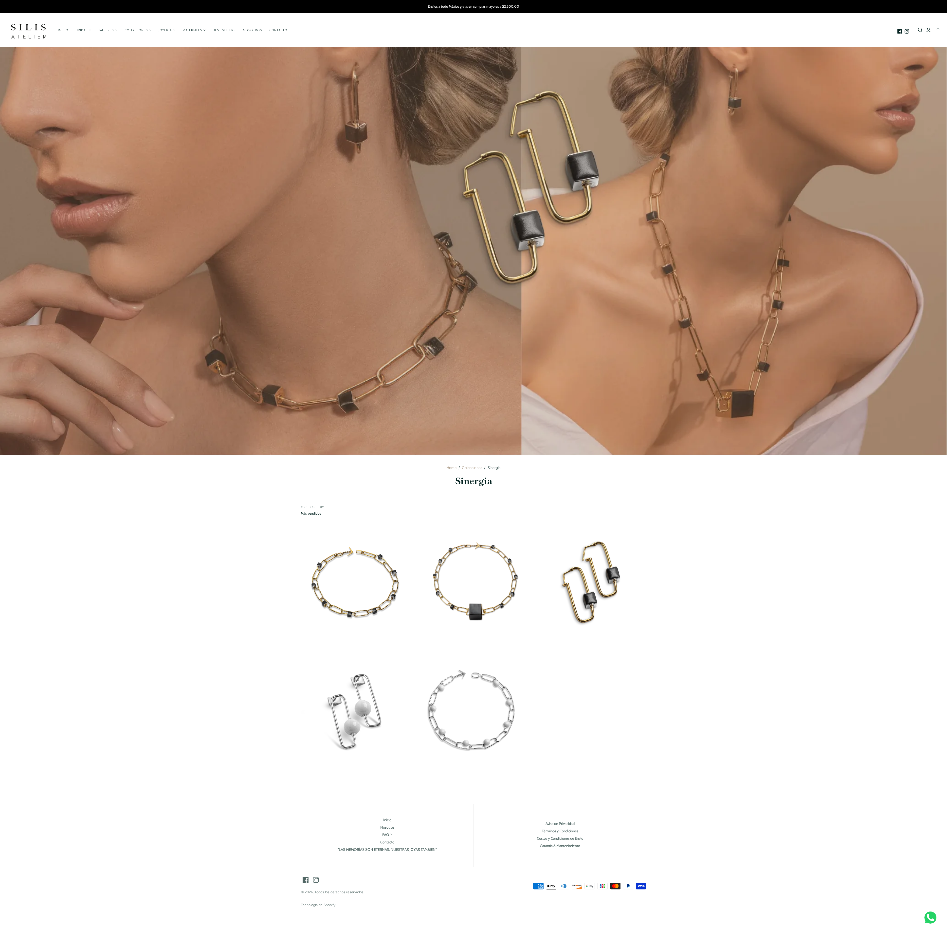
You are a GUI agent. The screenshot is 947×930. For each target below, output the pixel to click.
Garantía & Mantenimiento (560, 846)
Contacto (278, 30)
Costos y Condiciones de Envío (560, 838)
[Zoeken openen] (920, 30)
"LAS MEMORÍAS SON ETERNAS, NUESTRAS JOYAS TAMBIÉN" (387, 849)
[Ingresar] (928, 30)
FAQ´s (387, 835)
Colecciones (472, 467)
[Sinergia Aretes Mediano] (355, 713)
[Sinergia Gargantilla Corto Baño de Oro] (355, 583)
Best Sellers (224, 30)
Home (451, 467)
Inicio (63, 30)
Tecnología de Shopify (318, 905)
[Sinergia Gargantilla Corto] (472, 713)
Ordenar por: (312, 507)
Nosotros (252, 30)
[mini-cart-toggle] (938, 30)
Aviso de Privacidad (560, 823)
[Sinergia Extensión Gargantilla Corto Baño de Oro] (474, 582)
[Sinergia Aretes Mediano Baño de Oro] (592, 582)
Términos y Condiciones (560, 831)
